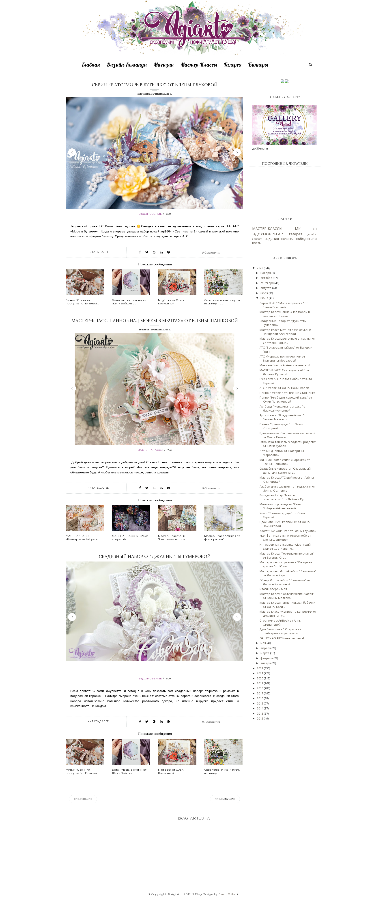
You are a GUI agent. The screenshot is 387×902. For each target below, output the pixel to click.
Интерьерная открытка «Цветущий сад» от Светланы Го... (285, 546)
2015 (260, 703)
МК (298, 228)
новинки (287, 239)
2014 (260, 708)
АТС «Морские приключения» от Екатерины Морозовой (282, 358)
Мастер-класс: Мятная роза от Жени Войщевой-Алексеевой (285, 332)
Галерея (232, 64)
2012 (260, 718)
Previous (72, 152)
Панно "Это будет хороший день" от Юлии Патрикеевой (286, 399)
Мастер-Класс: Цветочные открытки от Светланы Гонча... (288, 340)
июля (264, 293)
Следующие (83, 799)
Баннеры (258, 64)
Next (237, 152)
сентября (267, 283)
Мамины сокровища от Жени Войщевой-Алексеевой (280, 506)
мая (263, 643)
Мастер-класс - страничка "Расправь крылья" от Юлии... (286, 564)
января (265, 663)
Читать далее (98, 252)
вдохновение (150, 213)
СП (315, 229)
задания (272, 238)
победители (306, 238)
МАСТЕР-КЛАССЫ (150, 449)
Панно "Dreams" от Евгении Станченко (288, 393)
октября (266, 278)
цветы (256, 243)
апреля (265, 648)
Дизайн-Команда (127, 64)
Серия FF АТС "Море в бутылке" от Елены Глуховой (154, 84)
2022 (260, 668)
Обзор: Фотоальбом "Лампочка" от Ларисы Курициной (285, 582)
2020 (260, 678)
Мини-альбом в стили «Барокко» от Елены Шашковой (285, 462)
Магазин (163, 64)
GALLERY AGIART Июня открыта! (282, 638)
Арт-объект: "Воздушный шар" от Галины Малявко (284, 417)
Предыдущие (225, 799)
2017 (260, 693)
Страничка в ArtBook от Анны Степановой (280, 622)
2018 (260, 688)
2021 (260, 673)
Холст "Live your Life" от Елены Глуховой (288, 531)
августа (266, 288)
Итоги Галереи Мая (273, 589)
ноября (265, 273)
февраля (266, 658)
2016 (260, 698)
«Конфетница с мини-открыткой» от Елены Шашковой (285, 537)
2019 (260, 683)
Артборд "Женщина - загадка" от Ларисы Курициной (283, 408)
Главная (91, 64)
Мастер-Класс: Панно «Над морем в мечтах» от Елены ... (285, 314)
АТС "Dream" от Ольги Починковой (284, 388)
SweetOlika (227, 894)
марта (265, 653)
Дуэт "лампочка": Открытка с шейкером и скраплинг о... (280, 631)
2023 (260, 268)
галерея (295, 234)
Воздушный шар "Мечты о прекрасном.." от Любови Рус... (283, 497)
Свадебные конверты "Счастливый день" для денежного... (285, 470)
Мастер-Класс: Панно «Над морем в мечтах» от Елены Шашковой (154, 320)
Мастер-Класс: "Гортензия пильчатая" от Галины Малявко (287, 596)
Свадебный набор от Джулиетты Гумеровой (155, 556)
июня (264, 298)
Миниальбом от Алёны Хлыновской (285, 365)
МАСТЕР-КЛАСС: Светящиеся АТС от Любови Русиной (284, 372)
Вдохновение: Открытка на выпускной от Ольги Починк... (287, 435)
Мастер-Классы (198, 64)
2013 (260, 713)
